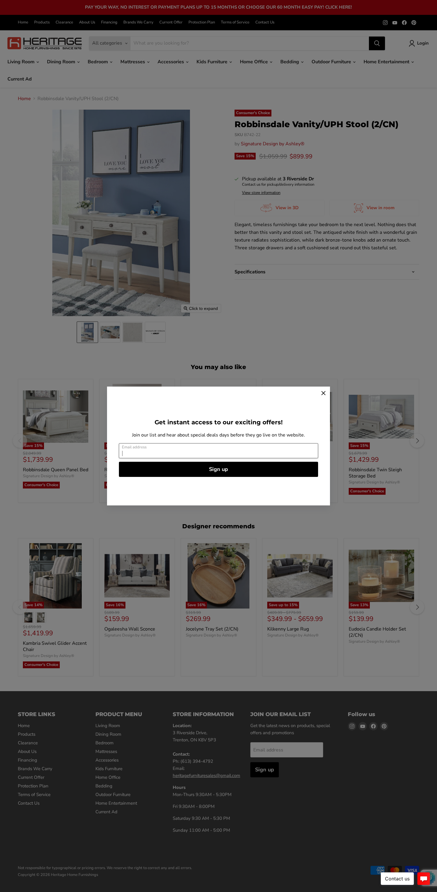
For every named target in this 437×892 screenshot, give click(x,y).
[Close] (323, 393)
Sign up (218, 469)
